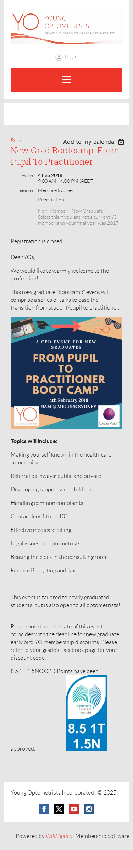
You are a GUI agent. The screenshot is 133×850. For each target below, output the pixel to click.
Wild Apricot (60, 836)
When (27, 175)
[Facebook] (44, 809)
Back (16, 140)
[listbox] (94, 141)
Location (25, 190)
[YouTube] (74, 809)
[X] (59, 809)
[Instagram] (89, 809)
